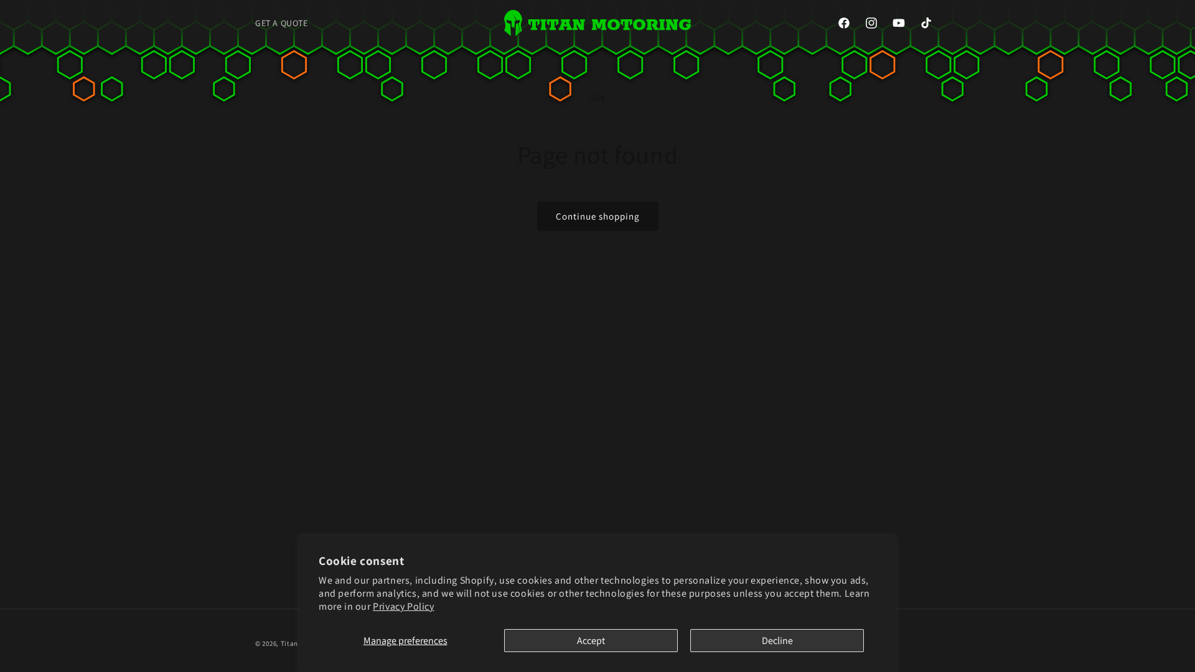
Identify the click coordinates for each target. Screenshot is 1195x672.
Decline (777, 640)
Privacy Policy (403, 606)
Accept (591, 640)
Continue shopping (598, 216)
